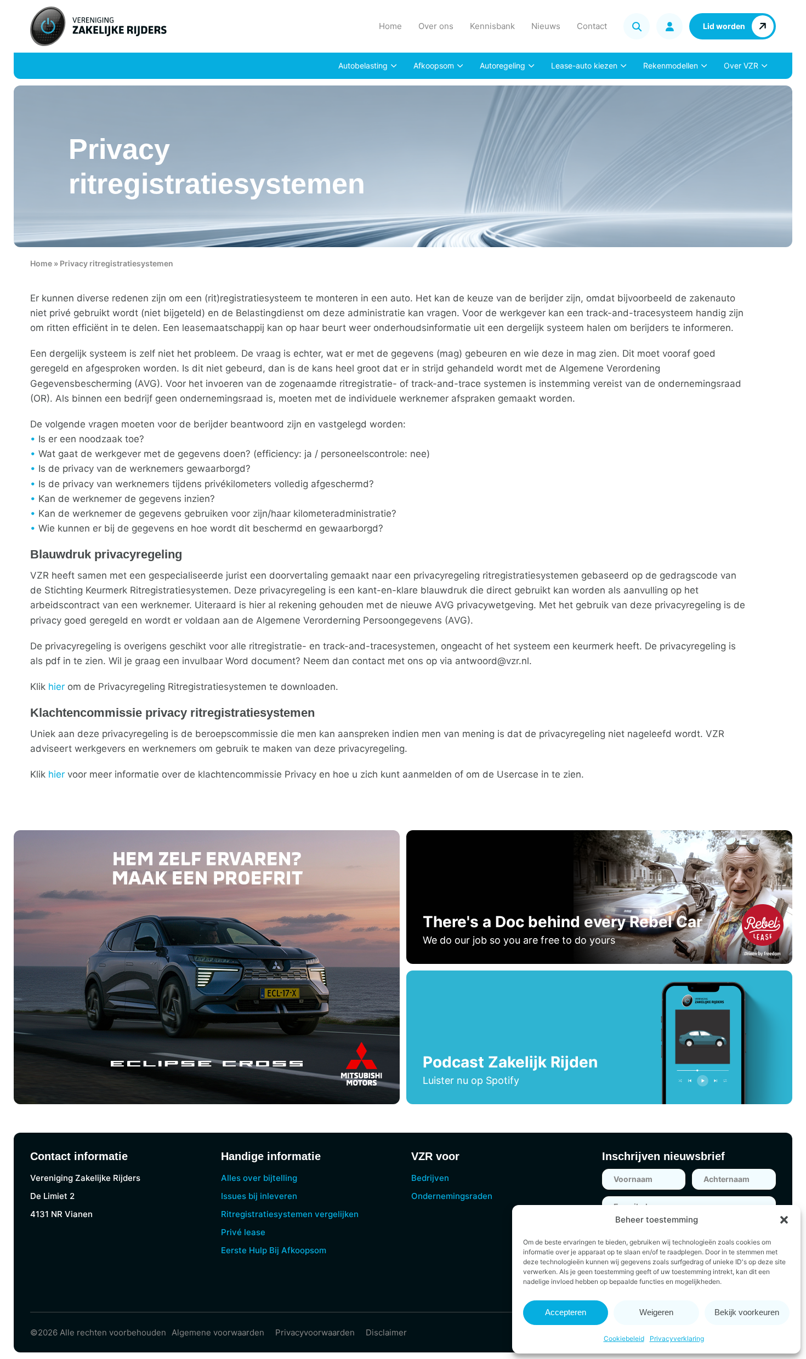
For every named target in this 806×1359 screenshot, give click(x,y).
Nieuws (545, 26)
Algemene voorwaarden (218, 1332)
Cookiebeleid (624, 1338)
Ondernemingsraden (451, 1196)
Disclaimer (386, 1332)
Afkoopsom (433, 65)
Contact (592, 26)
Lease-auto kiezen (584, 65)
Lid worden (724, 26)
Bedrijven (430, 1178)
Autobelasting (363, 65)
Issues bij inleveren (259, 1196)
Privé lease (243, 1232)
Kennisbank (492, 26)
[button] (784, 1219)
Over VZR (741, 65)
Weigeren (656, 1312)
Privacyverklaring (677, 1338)
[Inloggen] (669, 26)
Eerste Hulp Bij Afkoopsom (273, 1250)
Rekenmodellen (670, 65)
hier (56, 686)
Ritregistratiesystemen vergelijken (290, 1214)
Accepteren (565, 1312)
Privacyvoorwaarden (315, 1332)
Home (390, 26)
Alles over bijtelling (259, 1178)
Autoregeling (502, 65)
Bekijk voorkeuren (746, 1312)
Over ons (435, 26)
